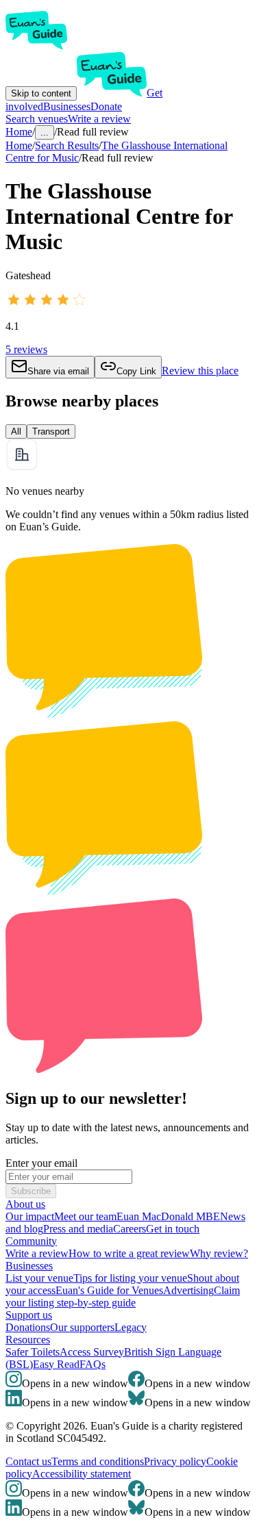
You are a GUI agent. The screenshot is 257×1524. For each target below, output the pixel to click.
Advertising (188, 1290)
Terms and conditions (97, 1461)
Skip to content (41, 93)
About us (25, 1204)
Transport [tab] (51, 431)
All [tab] (16, 431)
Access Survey (92, 1352)
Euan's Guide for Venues (109, 1290)
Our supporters (82, 1327)
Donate (106, 106)
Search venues (36, 119)
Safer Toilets (32, 1352)
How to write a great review (129, 1253)
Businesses (66, 106)
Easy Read (56, 1364)
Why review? (219, 1253)
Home (18, 145)
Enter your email (41, 1163)
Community (31, 1241)
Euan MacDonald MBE (168, 1216)
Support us (28, 1315)
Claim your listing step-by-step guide (122, 1296)
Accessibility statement (81, 1474)
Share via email (58, 371)
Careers (129, 1229)
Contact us (28, 1461)
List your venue (39, 1278)
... (44, 132)
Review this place (200, 370)
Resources (27, 1339)
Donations (27, 1327)
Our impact (29, 1216)
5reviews (26, 349)
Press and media (78, 1229)
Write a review (99, 119)
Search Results (67, 145)
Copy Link (136, 371)
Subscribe (31, 1191)
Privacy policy (175, 1461)
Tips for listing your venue (130, 1278)
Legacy (130, 1327)
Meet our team (85, 1216)
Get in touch (172, 1229)
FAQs (92, 1364)
